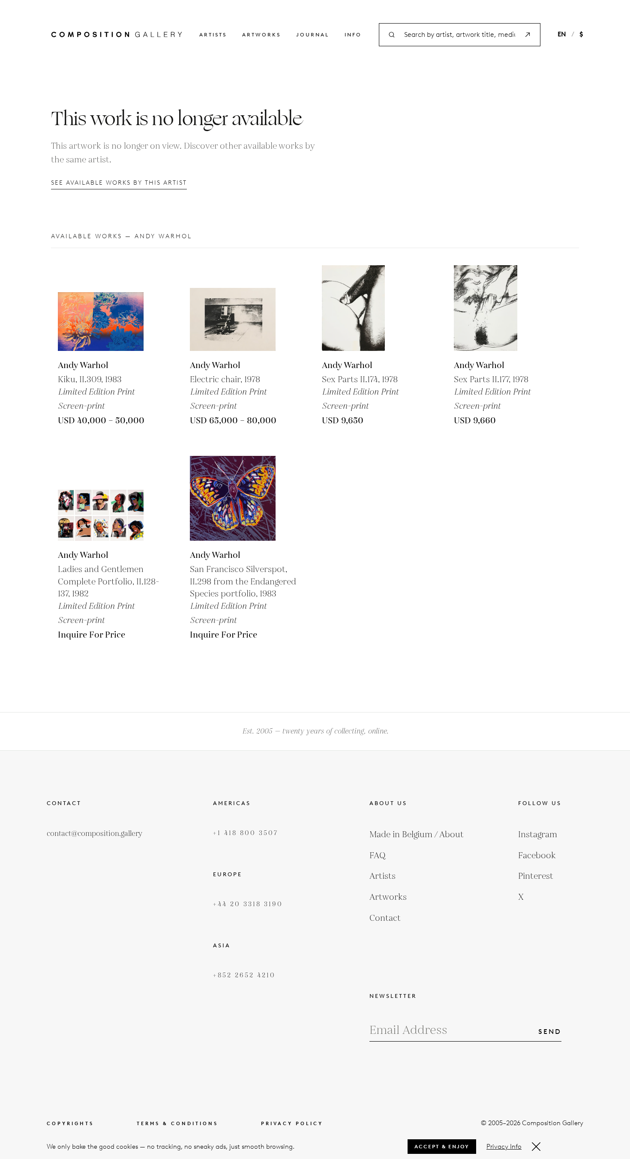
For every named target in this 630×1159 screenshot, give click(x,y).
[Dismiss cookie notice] (536, 1146)
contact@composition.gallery (94, 834)
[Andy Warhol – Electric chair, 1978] (233, 308)
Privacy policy (292, 1123)
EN (562, 34)
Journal (312, 34)
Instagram (537, 835)
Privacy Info (504, 1146)
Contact (385, 918)
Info (353, 34)
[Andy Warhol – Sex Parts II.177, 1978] (497, 308)
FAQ (377, 856)
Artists (213, 34)
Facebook (537, 856)
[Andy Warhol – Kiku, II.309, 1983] (101, 308)
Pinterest (535, 876)
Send (549, 1031)
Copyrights (70, 1123)
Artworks (261, 34)
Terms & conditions (177, 1123)
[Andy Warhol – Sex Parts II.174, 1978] (365, 308)
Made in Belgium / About (416, 835)
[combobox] (459, 35)
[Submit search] (527, 35)
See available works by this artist (119, 182)
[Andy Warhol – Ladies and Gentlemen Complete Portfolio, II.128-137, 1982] (101, 498)
